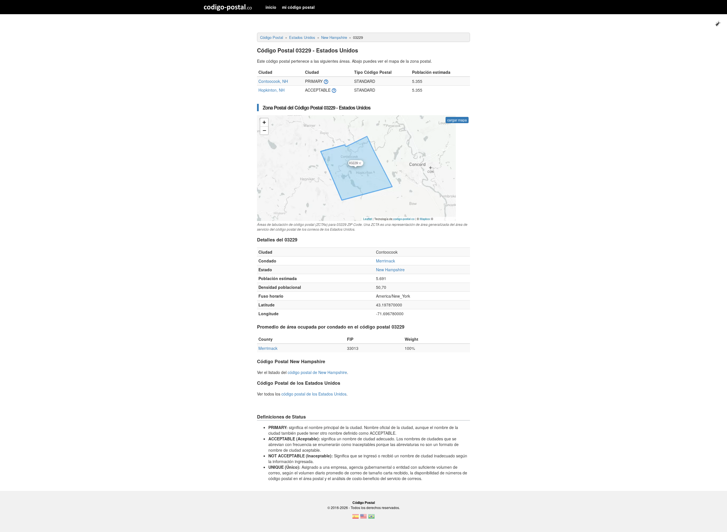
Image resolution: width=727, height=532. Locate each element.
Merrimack (385, 261)
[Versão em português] (371, 518)
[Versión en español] (356, 518)
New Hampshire (390, 269)
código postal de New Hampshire (317, 372)
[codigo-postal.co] (228, 7)
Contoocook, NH (273, 81)
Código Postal (363, 502)
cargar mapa (457, 119)
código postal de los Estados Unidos (313, 394)
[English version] (363, 518)
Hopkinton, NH (271, 90)
